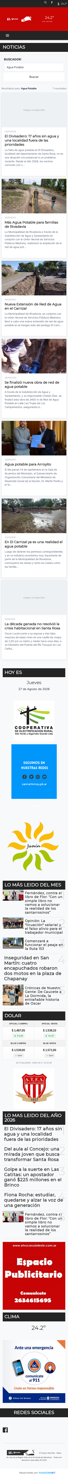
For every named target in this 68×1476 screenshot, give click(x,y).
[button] (47, 4)
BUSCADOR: (13, 59)
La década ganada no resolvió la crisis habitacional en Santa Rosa (32, 626)
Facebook (34, 805)
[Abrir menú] (7, 35)
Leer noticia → (12, 171)
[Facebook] (53, 4)
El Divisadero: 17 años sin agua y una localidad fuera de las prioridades (32, 140)
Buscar (34, 77)
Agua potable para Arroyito (28, 464)
